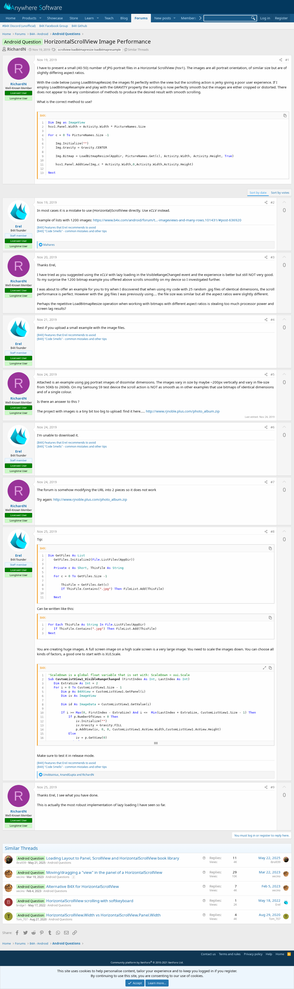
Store (74, 18)
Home (10, 18)
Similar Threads (138, 49)
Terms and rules (229, 954)
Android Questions (59, 863)
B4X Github (79, 26)
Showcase (55, 18)
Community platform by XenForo (147, 962)
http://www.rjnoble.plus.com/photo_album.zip (183, 411)
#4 (272, 319)
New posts (162, 18)
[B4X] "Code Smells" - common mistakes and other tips (72, 231)
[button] (31, 18)
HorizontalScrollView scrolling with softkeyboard (89, 900)
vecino (20, 877)
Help (269, 954)
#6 (272, 427)
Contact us (208, 954)
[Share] (281, 60)
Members (188, 18)
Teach (109, 18)
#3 (272, 257)
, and (68, 775)
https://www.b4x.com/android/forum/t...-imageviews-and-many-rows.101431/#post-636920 (167, 220)
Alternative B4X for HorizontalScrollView (82, 886)
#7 (272, 482)
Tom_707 (22, 919)
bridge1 (21, 905)
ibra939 (21, 863)
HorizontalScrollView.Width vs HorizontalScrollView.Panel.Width (103, 915)
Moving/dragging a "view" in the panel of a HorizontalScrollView (104, 872)
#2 (272, 202)
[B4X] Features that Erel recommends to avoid (66, 227)
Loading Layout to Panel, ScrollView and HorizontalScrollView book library (112, 858)
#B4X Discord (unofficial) (19, 26)
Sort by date (258, 192)
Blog (124, 18)
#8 (272, 531)
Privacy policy (253, 954)
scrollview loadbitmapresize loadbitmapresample (89, 50)
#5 (272, 374)
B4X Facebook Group (53, 26)
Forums (141, 18)
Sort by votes (280, 192)
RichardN (16, 49)
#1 (287, 60)
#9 (272, 787)
